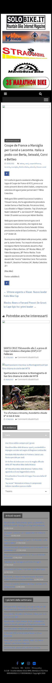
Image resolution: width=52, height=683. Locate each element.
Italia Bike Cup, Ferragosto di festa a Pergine (22, 562)
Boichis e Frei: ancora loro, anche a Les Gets (22, 647)
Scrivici (27, 668)
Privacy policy (37, 668)
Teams (8, 491)
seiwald (32, 167)
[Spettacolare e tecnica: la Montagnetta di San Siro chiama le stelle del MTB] (26, 364)
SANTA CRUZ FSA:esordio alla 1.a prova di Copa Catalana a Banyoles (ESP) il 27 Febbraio (25, 351)
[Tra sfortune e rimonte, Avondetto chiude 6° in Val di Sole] (26, 386)
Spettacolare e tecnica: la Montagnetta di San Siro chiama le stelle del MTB (25, 374)
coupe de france (35, 163)
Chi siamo (15, 668)
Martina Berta (24, 167)
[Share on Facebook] (6, 173)
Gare (7, 435)
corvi (27, 163)
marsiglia (14, 167)
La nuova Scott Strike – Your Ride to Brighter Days (24, 569)
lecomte (7, 167)
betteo (22, 163)
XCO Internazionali (12, 141)
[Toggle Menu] (46, 99)
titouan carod (41, 167)
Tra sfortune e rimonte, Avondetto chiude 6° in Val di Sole (25, 414)
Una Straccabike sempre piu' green (18, 628)
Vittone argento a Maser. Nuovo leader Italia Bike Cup (25, 294)
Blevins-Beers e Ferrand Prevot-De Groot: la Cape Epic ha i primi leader (25, 304)
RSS (22, 668)
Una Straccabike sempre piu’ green (20, 443)
